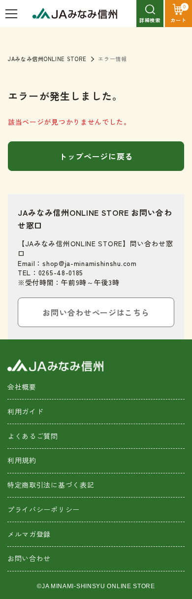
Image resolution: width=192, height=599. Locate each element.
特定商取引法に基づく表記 (50, 485)
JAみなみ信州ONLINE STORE (47, 59)
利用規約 (21, 460)
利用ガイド (25, 411)
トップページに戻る (96, 156)
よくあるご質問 (32, 436)
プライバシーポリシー (43, 509)
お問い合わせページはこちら (95, 312)
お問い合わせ (29, 558)
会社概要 (21, 387)
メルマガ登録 (29, 534)
